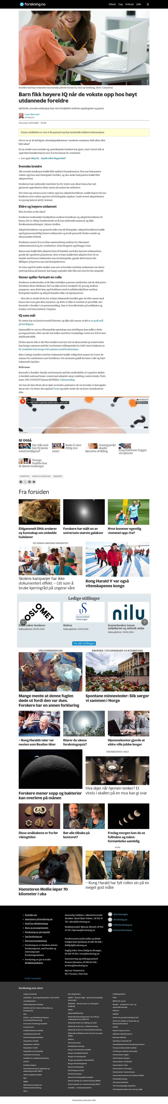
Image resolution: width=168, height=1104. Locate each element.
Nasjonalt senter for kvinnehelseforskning (85, 1030)
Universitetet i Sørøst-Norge (124, 1072)
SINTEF (116, 1014)
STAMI (115, 1027)
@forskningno (120, 914)
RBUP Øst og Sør (119, 1001)
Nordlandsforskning (76, 1046)
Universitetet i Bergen (121, 1058)
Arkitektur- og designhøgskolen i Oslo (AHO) (41, 998)
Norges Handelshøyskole (78, 1053)
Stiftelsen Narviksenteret (122, 1034)
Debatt (112, 4)
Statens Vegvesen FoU (121, 1030)
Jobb (139, 4)
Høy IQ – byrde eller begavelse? (48, 158)
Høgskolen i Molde (30, 1041)
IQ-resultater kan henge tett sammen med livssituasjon (48, 349)
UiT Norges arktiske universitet (125, 1051)
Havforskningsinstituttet (33, 1037)
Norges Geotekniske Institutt (79, 1050)
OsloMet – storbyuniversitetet (80, 1088)
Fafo (25, 1014)
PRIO (115, 998)
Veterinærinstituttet (120, 1082)
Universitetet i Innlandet (122, 1062)
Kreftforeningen (29, 1065)
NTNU (70, 1010)
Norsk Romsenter (75, 1074)
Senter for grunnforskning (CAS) (126, 1017)
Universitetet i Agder (121, 1055)
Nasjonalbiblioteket (75, 1013)
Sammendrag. (67, 379)
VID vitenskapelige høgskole (124, 1086)
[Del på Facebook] (21, 482)
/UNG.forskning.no (122, 925)
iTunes (56, 388)
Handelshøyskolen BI (31, 1034)
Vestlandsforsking (120, 1079)
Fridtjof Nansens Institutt (33, 1030)
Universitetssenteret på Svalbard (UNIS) (128, 1075)
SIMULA (116, 1011)
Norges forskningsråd (77, 1056)
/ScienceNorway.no (122, 930)
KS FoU (26, 1062)
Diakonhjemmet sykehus (33, 1004)
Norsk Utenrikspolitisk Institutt (80, 1077)
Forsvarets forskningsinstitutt (35, 1024)
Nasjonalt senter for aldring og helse (82, 1023)
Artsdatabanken (29, 1001)
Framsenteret (28, 1027)
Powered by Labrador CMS (84, 1100)
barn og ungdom (41, 476)
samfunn (24, 476)
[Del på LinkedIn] (29, 482)
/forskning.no (120, 919)
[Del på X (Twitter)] (25, 482)
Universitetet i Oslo (120, 1065)
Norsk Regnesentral (76, 1070)
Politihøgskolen (119, 994)
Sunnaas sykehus (119, 1037)
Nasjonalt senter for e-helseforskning (83, 1026)
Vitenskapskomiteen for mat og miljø (127, 1089)
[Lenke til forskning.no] (61, 3)
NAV (25, 1078)
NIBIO (25, 1082)
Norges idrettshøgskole (77, 1063)
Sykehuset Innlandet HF (122, 1041)
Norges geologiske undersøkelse (81, 1060)
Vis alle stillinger (84, 643)
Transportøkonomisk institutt (125, 1048)
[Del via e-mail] (34, 482)
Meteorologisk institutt (32, 1075)
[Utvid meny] (148, 4)
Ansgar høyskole (30, 994)
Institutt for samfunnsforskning (36, 1058)
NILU (25, 1091)
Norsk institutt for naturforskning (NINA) (84, 1081)
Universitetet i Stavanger (122, 1069)
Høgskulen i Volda (30, 1048)
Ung (120, 4)
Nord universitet (74, 1043)
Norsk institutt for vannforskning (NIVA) (84, 1084)
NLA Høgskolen (74, 994)
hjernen (57, 476)
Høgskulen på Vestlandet (33, 1051)
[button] (23, 622)
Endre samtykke (33, 978)
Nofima (71, 1039)
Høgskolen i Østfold (31, 1044)
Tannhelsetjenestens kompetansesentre (129, 1044)
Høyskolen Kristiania (31, 1055)
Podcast (129, 4)
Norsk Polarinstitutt (76, 1067)
